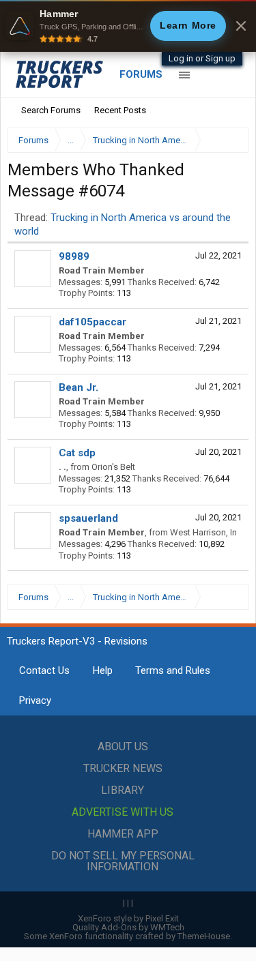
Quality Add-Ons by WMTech (128, 927)
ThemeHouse (203, 936)
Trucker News (122, 768)
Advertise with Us (122, 811)
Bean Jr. (78, 387)
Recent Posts (120, 110)
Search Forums (51, 110)
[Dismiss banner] (241, 26)
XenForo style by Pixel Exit (128, 918)
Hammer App (122, 833)
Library (122, 790)
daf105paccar (92, 322)
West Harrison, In (203, 532)
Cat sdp (77, 453)
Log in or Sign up (202, 58)
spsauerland (88, 518)
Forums (140, 74)
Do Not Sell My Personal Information (123, 861)
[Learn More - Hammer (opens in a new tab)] (128, 26)
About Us (123, 746)
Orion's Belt (113, 467)
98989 (74, 256)
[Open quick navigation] (228, 140)
